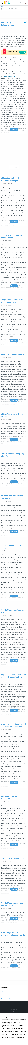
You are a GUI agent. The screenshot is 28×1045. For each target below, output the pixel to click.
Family (2, 995)
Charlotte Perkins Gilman (6, 998)
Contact (14, 1011)
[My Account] (25, 3)
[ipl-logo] (7, 3)
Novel (2, 997)
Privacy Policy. (17, 1039)
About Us (14, 1009)
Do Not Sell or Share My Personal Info (14, 1042)
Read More (14, 221)
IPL (2, 7)
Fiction (2, 991)
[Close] (26, 1015)
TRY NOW (22, 52)
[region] (14, 1029)
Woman (2, 993)
